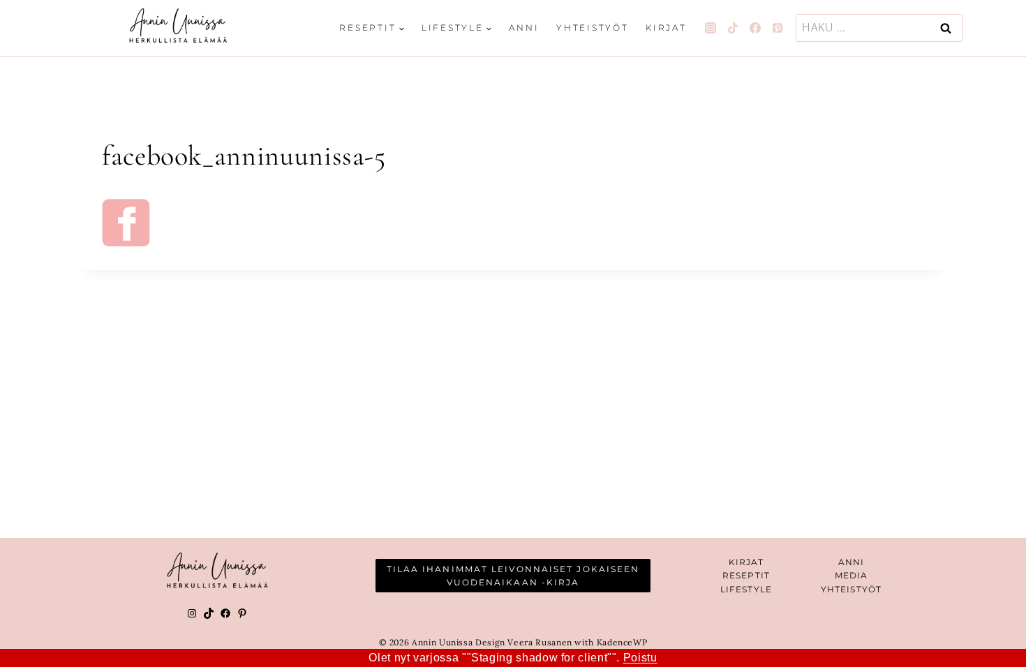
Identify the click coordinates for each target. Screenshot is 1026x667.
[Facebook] (755, 28)
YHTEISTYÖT (851, 589)
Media (851, 575)
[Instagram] (710, 28)
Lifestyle (746, 589)
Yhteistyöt (592, 27)
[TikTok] (733, 28)
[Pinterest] (777, 28)
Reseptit (746, 575)
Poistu (640, 658)
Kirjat (666, 27)
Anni (524, 27)
